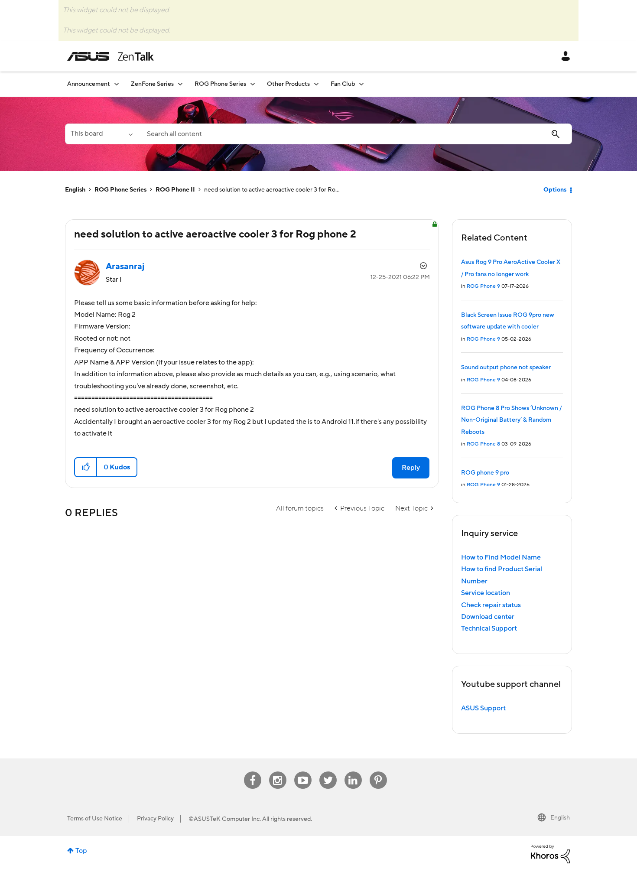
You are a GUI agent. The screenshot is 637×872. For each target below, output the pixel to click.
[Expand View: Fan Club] (361, 84)
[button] (86, 467)
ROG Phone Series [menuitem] (220, 84)
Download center (487, 616)
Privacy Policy (155, 819)
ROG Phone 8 (483, 444)
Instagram (277, 771)
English (75, 190)
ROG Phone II (175, 190)
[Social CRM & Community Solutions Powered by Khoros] (550, 853)
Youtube (303, 771)
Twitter (327, 771)
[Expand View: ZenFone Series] (180, 84)
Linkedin (353, 771)
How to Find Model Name (501, 557)
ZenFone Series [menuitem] (152, 84)
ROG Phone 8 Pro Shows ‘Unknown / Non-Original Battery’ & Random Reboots (511, 420)
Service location (485, 593)
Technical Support (489, 628)
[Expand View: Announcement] (116, 84)
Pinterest (378, 771)
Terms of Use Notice (94, 819)
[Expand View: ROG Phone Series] (252, 84)
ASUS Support (483, 708)
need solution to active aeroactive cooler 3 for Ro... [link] (272, 190)
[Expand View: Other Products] (316, 84)
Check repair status (491, 605)
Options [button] (554, 190)
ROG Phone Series (120, 190)
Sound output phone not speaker (506, 367)
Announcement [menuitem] (88, 84)
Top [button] (81, 850)
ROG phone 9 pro (485, 473)
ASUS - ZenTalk (110, 56)
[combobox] (355, 134)
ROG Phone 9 (483, 286)
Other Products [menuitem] (288, 84)
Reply (411, 467)
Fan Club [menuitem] (343, 84)
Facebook (252, 771)
